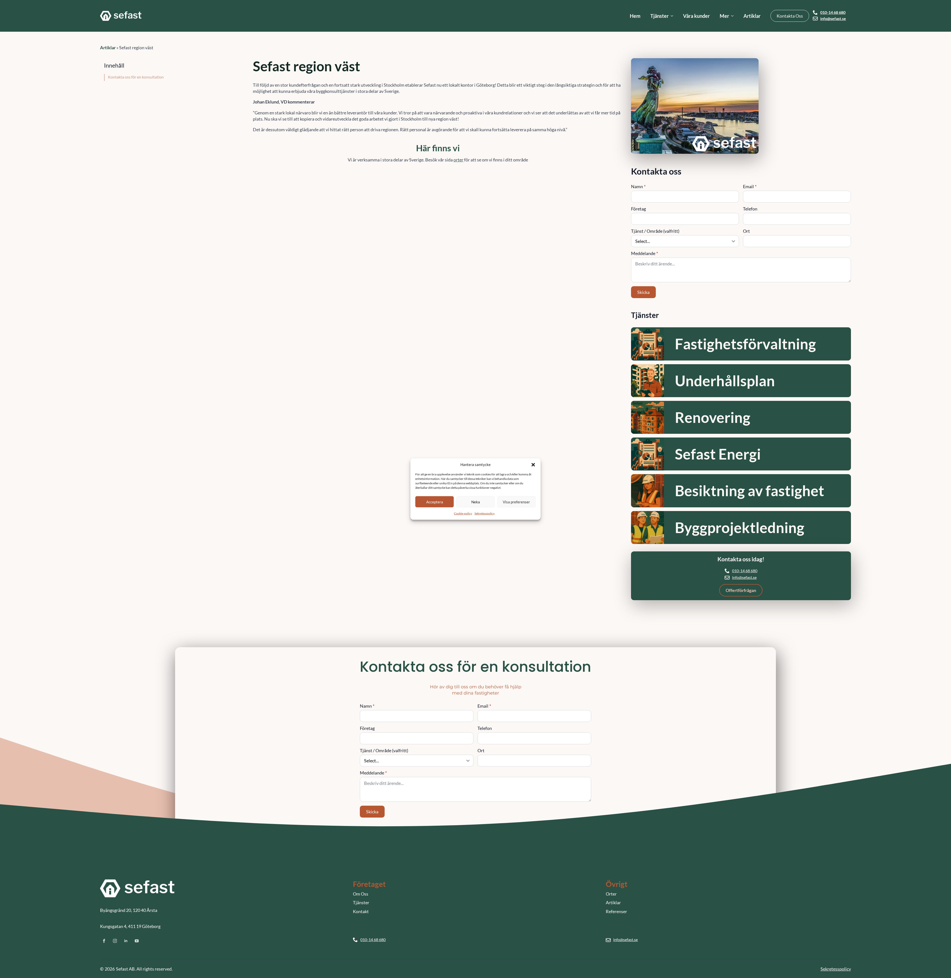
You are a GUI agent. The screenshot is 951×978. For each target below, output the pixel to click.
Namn (638, 186)
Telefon (750, 208)
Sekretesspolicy (485, 513)
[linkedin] (126, 941)
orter (458, 159)
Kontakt (361, 911)
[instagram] (115, 941)
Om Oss (360, 894)
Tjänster (659, 16)
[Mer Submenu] (734, 15)
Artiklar (752, 16)
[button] (533, 464)
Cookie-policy (463, 513)
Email (750, 186)
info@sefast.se (833, 19)
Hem (635, 16)
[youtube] (137, 941)
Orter (611, 894)
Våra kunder (696, 16)
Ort (746, 231)
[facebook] (104, 941)
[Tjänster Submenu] (673, 15)
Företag (638, 208)
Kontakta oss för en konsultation (136, 77)
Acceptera (434, 501)
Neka (475, 501)
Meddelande (644, 253)
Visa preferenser (516, 501)
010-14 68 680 (832, 12)
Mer (724, 16)
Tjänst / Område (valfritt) (655, 231)
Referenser (616, 911)
